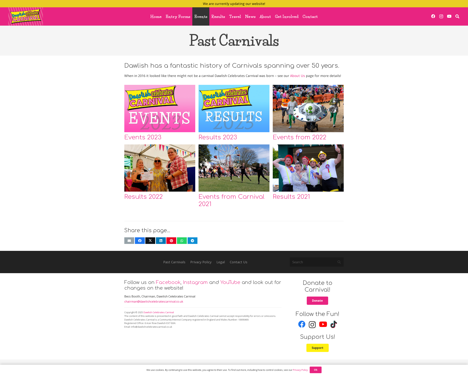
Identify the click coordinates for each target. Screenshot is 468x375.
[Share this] (140, 240)
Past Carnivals (174, 262)
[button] (457, 16)
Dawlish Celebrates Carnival (159, 312)
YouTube (230, 282)
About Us (297, 76)
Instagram (195, 282)
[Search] (339, 262)
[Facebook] (433, 16)
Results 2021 (291, 196)
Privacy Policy (201, 262)
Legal (220, 262)
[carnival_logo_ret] (25, 16)
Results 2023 (218, 137)
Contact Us (238, 262)
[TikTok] (334, 324)
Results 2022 (143, 196)
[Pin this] (171, 240)
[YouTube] (449, 16)
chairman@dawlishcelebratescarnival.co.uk (153, 301)
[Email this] (129, 240)
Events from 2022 (299, 137)
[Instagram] (441, 16)
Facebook (168, 282)
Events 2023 (142, 137)
